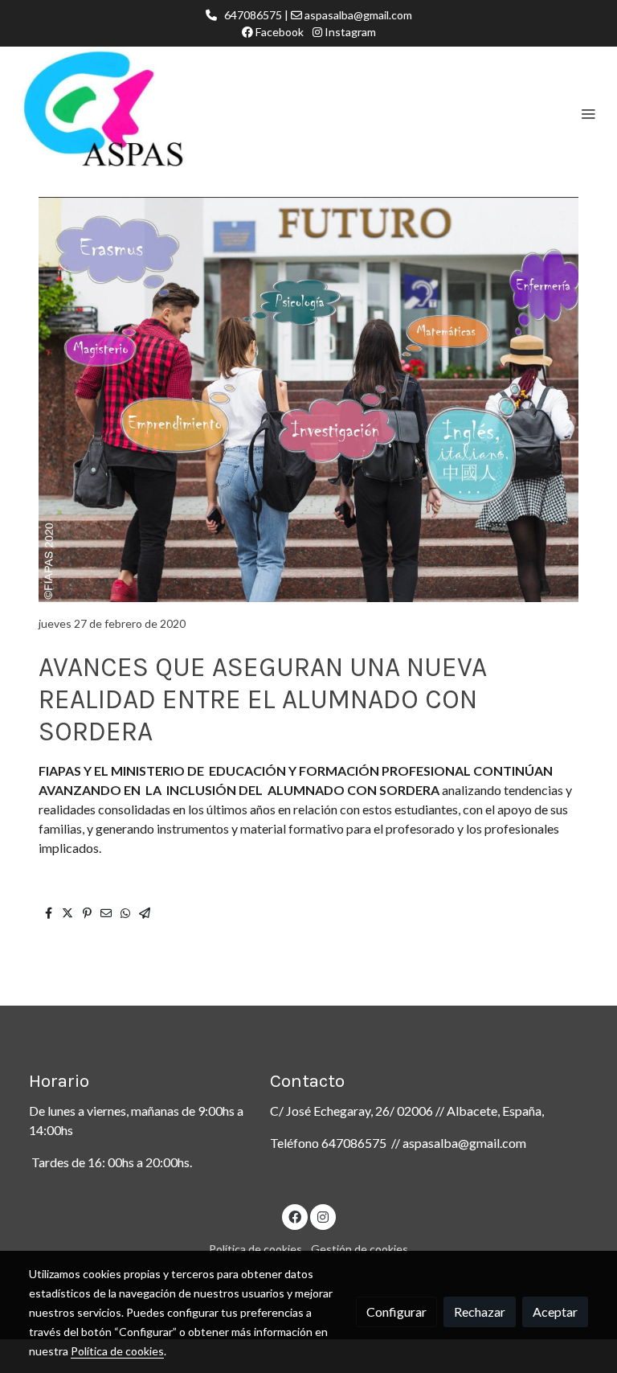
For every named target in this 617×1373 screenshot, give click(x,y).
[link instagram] (323, 1216)
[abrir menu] (588, 113)
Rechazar (479, 1311)
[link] (112, 113)
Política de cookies (255, 1249)
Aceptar (555, 1311)
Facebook (278, 32)
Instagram (349, 32)
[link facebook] (295, 1216)
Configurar (396, 1311)
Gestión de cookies (359, 1249)
